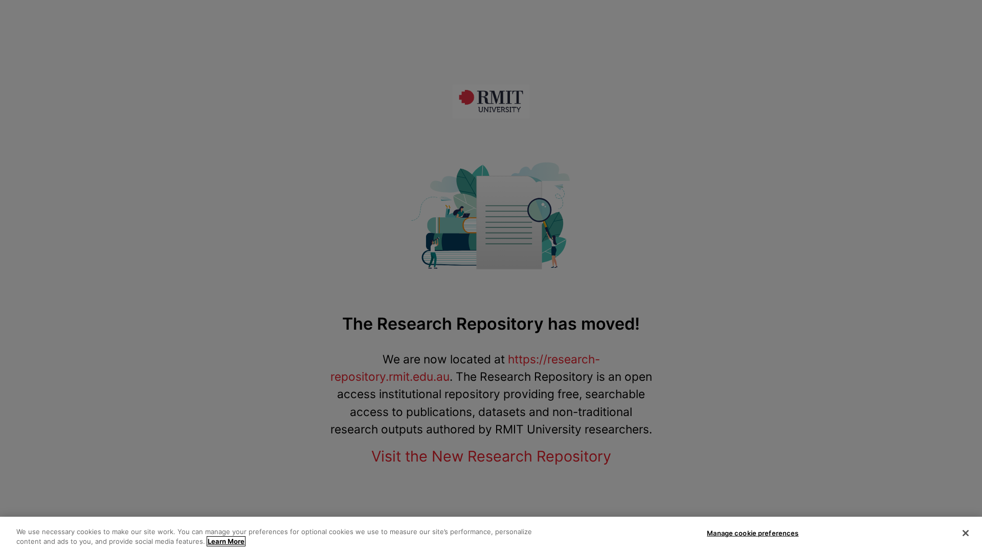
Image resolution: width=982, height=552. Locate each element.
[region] (491, 534)
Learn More (226, 541)
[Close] (965, 533)
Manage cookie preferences (752, 533)
